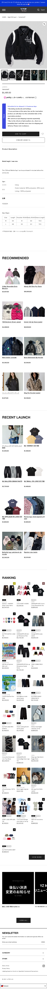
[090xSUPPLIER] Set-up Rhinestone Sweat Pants (23, 666)
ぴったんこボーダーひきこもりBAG (12, 447)
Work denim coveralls (9, 357)
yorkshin (4, 87)
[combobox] (23, 986)
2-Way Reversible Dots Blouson (9, 287)
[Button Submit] (43, 942)
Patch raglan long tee (22, 789)
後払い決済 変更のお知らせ (11, 906)
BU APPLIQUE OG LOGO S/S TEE (12, 518)
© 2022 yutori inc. (8, 979)
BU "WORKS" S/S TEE (31, 446)
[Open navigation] (3, 10)
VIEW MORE (37, 857)
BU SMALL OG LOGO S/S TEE (34, 481)
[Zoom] (44, 24)
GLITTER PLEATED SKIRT (8, 850)
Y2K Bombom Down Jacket (11, 322)
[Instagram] (44, 966)
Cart (43, 10)
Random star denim (30, 552)
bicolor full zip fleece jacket (33, 322)
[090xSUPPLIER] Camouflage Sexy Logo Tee (23, 758)
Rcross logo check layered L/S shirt (34, 518)
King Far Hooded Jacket (32, 393)
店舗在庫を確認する (23, 140)
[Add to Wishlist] (42, 134)
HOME (4, 17)
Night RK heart (12, 17)
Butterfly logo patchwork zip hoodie (12, 553)
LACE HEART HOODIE (23, 603)
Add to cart (20, 134)
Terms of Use (5, 965)
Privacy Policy (6, 968)
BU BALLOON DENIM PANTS (12, 481)
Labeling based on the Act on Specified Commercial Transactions (20, 971)
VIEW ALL (23, 920)
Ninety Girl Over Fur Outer (33, 286)
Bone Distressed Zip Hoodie (33, 357)
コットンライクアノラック (10, 393)
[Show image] (4, 75)
